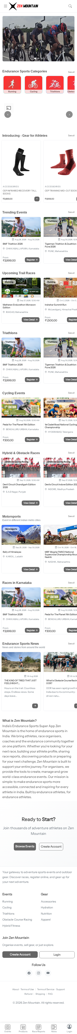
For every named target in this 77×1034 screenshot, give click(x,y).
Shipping (40, 994)
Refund (28, 994)
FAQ (50, 994)
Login (57, 954)
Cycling (6, 907)
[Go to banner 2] (38, 58)
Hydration (47, 907)
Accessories (48, 901)
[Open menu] (5, 6)
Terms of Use (27, 989)
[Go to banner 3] (42, 58)
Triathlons (8, 913)
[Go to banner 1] (35, 58)
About (15, 989)
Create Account (51, 846)
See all (71, 72)
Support (60, 989)
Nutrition (46, 913)
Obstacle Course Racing (17, 919)
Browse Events (24, 846)
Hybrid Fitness (11, 925)
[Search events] (70, 6)
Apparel (46, 919)
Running (7, 901)
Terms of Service (45, 989)
